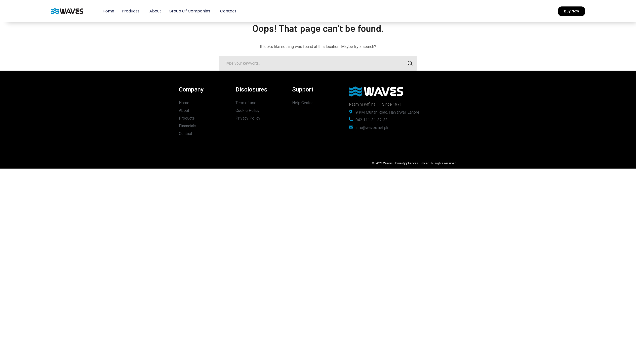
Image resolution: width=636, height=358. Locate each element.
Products (130, 11)
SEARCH (410, 63)
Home (108, 11)
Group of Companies (189, 11)
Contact (228, 11)
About (155, 11)
